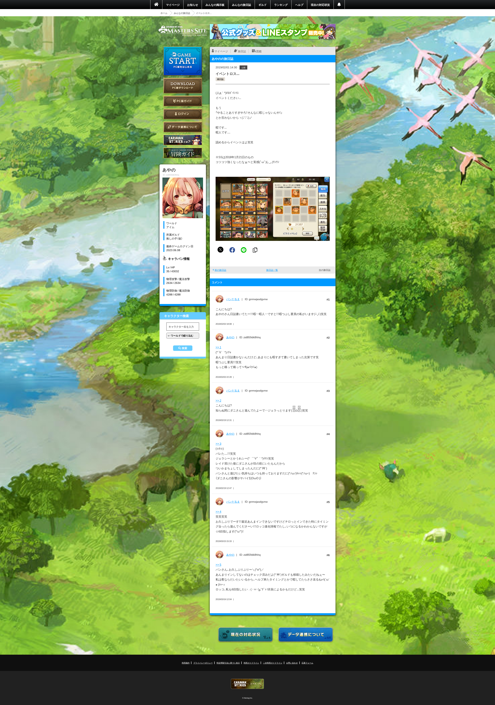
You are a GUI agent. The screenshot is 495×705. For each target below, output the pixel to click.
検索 (184, 348)
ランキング (281, 5)
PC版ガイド (182, 101)
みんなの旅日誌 (241, 5)
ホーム (163, 13)
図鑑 (259, 51)
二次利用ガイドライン (272, 662)
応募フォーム (307, 662)
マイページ (173, 5)
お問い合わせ (292, 662)
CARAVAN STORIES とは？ (182, 140)
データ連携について (182, 127)
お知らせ (192, 5)
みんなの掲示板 (215, 5)
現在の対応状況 (320, 5)
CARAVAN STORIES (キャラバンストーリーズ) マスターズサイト (183, 31)
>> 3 (218, 443)
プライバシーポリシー (203, 662)
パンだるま (233, 299)
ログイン (182, 114)
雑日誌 (220, 79)
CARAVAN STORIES (247, 684)
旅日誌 (242, 51)
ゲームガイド (182, 153)
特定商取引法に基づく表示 (228, 662)
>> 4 (218, 511)
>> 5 (218, 564)
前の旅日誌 (220, 270)
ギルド (263, 5)
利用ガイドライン (251, 662)
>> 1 (218, 347)
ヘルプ (299, 5)
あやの (230, 337)
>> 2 (218, 400)
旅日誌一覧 (272, 270)
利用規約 (185, 662)
